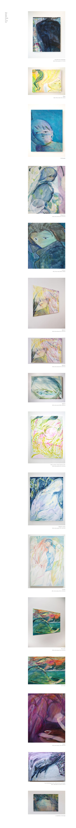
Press (6, 22)
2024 (6, 15)
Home (6, 12)
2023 (6, 16)
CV (5, 19)
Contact (6, 20)
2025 (6, 14)
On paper (6, 18)
